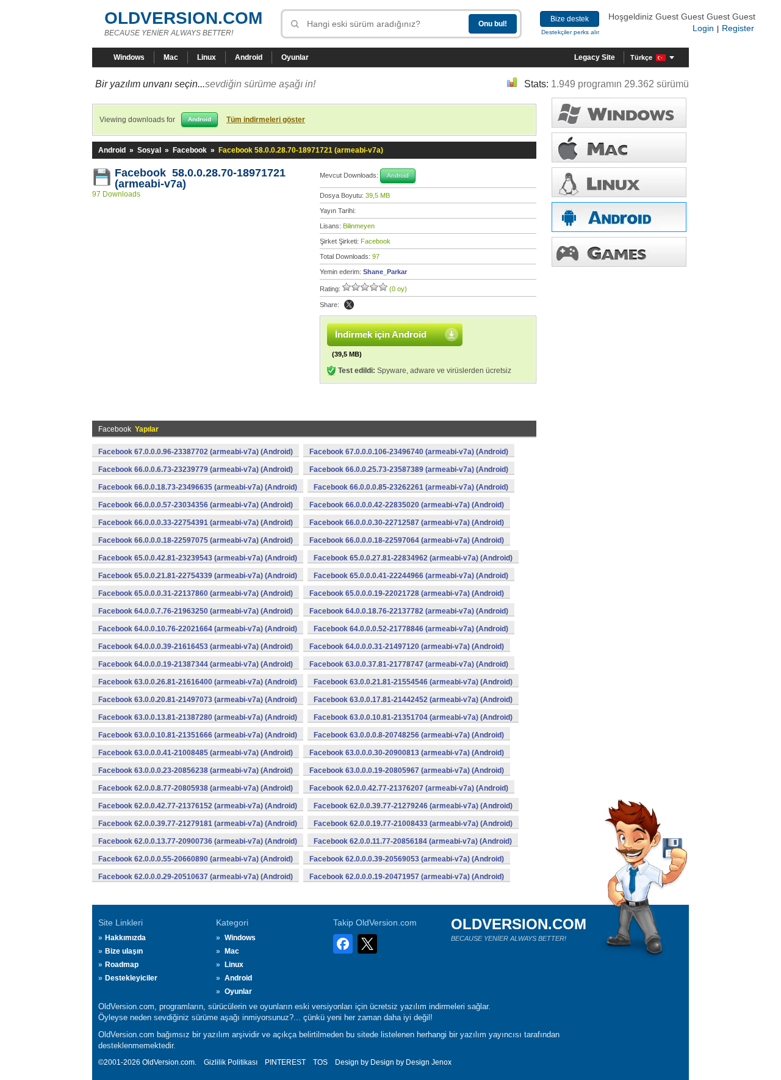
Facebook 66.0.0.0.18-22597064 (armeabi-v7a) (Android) (406, 540)
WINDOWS (619, 113)
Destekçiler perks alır (570, 32)
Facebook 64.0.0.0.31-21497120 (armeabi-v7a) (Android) (406, 646)
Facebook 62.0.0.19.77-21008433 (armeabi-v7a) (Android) (413, 823)
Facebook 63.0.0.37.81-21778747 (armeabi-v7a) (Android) (408, 664)
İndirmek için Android (380, 334)
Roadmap (122, 964)
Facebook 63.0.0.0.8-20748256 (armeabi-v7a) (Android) (409, 735)
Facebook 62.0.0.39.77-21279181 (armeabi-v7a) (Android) (197, 823)
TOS (320, 1062)
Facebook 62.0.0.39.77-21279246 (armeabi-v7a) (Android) (413, 806)
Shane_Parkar (385, 271)
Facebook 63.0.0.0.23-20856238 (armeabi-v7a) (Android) (195, 770)
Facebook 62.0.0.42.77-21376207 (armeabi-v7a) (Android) (408, 788)
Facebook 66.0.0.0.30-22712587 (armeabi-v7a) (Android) (406, 522)
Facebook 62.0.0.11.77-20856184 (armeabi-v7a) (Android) (413, 841)
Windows (129, 57)
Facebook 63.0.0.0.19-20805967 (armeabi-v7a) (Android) (406, 770)
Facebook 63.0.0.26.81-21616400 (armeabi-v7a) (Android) (197, 682)
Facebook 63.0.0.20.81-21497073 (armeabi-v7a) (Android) (197, 699)
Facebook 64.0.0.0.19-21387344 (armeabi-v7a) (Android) (195, 664)
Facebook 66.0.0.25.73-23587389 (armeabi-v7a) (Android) (408, 469)
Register (738, 28)
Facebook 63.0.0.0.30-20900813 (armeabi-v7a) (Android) (406, 752)
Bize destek (569, 19)
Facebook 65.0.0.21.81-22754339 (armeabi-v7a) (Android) (197, 575)
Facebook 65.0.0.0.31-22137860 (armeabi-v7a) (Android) (195, 593)
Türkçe (641, 57)
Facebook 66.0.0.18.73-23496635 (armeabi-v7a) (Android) (197, 487)
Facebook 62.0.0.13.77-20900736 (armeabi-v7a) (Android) (197, 841)
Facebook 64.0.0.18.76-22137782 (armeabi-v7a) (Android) (408, 611)
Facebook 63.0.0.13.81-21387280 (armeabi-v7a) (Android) (197, 717)
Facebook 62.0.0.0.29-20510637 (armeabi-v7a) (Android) (195, 876)
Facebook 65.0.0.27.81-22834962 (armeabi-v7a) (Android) (413, 558)
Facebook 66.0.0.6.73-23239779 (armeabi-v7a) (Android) (195, 469)
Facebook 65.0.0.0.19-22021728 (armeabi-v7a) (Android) (406, 593)
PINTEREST (285, 1062)
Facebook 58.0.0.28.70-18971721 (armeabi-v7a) (200, 178)
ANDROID (619, 217)
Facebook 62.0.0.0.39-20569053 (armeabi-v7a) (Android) (406, 859)
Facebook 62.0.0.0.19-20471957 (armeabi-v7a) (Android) (406, 876)
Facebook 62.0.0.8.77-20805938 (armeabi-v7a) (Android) (195, 788)
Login (703, 28)
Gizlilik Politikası (230, 1062)
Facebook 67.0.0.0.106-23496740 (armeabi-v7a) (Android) (408, 452)
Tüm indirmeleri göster (265, 119)
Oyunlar (295, 57)
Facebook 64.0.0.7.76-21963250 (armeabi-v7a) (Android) (195, 611)
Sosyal (149, 150)
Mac (171, 57)
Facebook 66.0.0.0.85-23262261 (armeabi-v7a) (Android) (411, 487)
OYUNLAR (619, 252)
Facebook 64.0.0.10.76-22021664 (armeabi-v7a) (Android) (197, 629)
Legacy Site (594, 57)
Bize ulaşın (124, 951)
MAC (619, 147)
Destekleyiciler (131, 978)
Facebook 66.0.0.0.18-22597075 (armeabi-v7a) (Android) (195, 540)
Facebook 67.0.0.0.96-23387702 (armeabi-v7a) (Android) (195, 452)
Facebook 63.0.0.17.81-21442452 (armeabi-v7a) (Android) (413, 699)
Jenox (441, 1062)
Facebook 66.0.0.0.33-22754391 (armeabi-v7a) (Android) (195, 522)
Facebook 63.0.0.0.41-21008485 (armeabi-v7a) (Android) (195, 752)
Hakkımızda (125, 937)
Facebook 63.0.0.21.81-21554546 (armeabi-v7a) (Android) (413, 682)
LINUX (619, 182)
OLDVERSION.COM (183, 18)
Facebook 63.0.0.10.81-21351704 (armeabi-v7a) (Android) (413, 717)
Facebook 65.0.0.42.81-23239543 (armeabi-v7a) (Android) (197, 558)
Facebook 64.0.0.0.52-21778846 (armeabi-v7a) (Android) (411, 629)
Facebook (190, 150)
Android (248, 57)
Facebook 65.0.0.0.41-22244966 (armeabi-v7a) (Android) (411, 575)
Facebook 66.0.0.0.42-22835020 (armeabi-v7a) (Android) (406, 505)
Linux (206, 57)
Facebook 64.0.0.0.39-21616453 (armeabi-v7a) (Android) (195, 646)
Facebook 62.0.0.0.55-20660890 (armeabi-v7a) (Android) (195, 859)
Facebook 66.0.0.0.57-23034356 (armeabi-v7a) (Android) (195, 505)
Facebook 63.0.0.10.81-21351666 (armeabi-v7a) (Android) (197, 735)
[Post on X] (349, 305)
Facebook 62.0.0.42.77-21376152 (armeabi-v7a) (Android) (197, 806)
